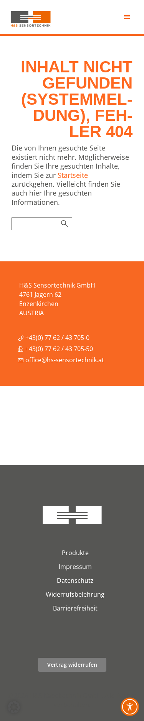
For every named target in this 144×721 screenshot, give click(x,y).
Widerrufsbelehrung (75, 594)
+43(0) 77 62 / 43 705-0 (56, 337)
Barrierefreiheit (75, 608)
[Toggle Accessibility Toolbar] (129, 706)
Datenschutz (75, 580)
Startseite (73, 175)
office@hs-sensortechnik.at (64, 360)
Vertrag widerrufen (72, 664)
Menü (127, 19)
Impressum (75, 566)
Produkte (75, 553)
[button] (14, 707)
